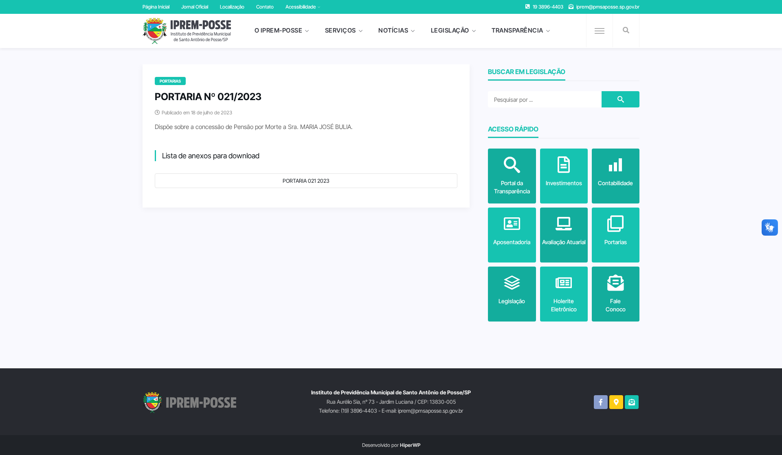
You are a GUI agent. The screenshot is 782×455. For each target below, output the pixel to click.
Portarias (170, 81)
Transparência (517, 30)
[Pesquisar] (626, 30)
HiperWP (410, 445)
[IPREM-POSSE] (187, 31)
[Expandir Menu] (599, 31)
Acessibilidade (301, 7)
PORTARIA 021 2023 (306, 180)
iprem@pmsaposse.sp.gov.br (607, 7)
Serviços (340, 30)
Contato (265, 7)
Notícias (393, 30)
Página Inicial (156, 7)
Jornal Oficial (194, 7)
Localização (232, 7)
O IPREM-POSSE (279, 30)
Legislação (450, 30)
